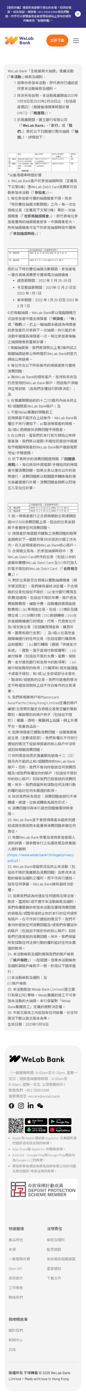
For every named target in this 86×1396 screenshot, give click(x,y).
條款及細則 (56, 1240)
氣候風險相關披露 (61, 1259)
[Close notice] (78, 14)
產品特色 (16, 1240)
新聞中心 (16, 1340)
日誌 (12, 1349)
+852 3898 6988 (37, 1090)
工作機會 (16, 1287)
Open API (15, 1268)
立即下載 (57, 40)
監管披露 (54, 1249)
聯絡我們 (16, 1297)
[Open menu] (76, 40)
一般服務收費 (19, 1259)
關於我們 (16, 1330)
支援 (12, 1249)
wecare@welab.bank (44, 1096)
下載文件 (54, 1278)
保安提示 (16, 1278)
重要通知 (54, 1268)
